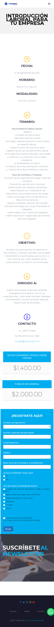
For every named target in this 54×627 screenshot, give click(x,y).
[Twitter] (27, 602)
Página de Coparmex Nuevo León (19, 498)
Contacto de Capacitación (14, 423)
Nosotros (13, 611)
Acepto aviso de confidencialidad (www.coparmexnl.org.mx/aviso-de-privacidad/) (21, 519)
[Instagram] (30, 602)
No (7, 479)
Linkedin (9, 505)
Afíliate (27, 611)
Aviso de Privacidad (36, 620)
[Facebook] (20, 602)
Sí (7, 476)
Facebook (10, 501)
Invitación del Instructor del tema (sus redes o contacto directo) (26, 490)
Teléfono (7, 453)
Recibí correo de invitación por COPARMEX (23, 495)
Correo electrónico (11, 443)
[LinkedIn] (24, 602)
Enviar (8, 529)
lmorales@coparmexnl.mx (27, 341)
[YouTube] (34, 602)
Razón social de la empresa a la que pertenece (23, 463)
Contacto (41, 611)
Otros (8, 508)
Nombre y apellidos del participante (19, 433)
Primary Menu (49, 4)
